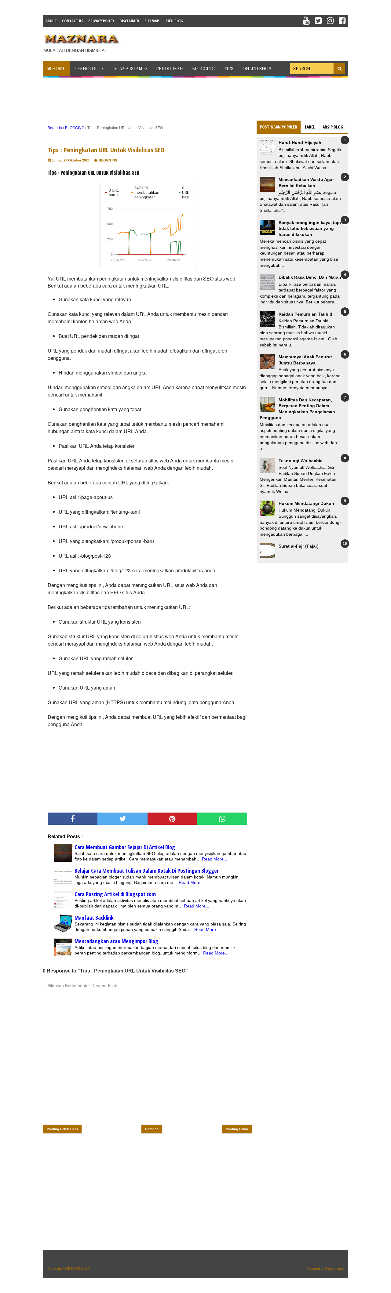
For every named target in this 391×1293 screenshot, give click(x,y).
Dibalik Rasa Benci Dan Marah (310, 277)
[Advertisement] (237, 42)
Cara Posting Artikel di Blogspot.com (115, 894)
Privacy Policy (101, 21)
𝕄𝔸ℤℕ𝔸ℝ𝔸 (80, 1268)
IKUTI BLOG (173, 21)
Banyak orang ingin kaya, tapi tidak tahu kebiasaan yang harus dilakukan (310, 228)
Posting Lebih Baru (62, 1129)
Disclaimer (129, 21)
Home (58, 68)
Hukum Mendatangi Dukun (306, 503)
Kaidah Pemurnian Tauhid (305, 314)
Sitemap (151, 21)
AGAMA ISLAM (128, 68)
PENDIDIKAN (169, 68)
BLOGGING (203, 68)
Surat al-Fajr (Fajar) (299, 546)
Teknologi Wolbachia (301, 460)
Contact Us (72, 21)
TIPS (228, 68)
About (51, 21)
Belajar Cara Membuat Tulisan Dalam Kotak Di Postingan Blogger (147, 870)
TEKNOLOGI (87, 68)
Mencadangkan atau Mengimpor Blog (116, 941)
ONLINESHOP (257, 68)
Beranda (152, 1129)
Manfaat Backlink (94, 917)
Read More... (214, 859)
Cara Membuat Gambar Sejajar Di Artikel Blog (125, 847)
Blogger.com (334, 1268)
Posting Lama (237, 1129)
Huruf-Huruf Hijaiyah (300, 142)
